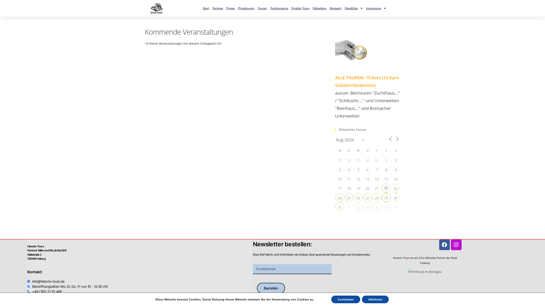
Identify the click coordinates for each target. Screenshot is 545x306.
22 (386, 187)
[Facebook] (444, 244)
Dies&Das (351, 8)
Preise (230, 8)
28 (377, 198)
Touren (262, 8)
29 (386, 198)
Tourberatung (279, 8)
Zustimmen (346, 299)
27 (368, 198)
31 (340, 207)
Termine (217, 8)
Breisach (335, 8)
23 (395, 188)
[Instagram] (456, 244)
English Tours (300, 8)
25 (349, 198)
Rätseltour (320, 8)
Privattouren (246, 8)
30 (395, 198)
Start (206, 8)
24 (340, 198)
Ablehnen (375, 299)
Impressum (373, 8)
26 (358, 198)
